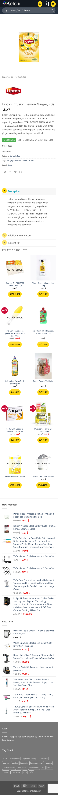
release (5, 772)
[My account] (40, 4)
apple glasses (15, 758)
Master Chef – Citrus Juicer (43, 477)
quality (49, 767)
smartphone (15, 772)
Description (13, 191)
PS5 (43, 767)
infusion (18, 160)
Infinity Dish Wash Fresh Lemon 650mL (14, 382)
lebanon (49, 763)
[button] (47, 4)
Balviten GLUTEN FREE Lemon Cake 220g (15, 284)
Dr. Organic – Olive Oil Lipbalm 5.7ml (43, 430)
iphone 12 (24, 763)
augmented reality (29, 758)
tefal (31, 772)
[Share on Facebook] (10, 172)
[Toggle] (4, 190)
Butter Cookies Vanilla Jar (43, 381)
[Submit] (52, 10)
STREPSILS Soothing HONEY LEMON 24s (15, 430)
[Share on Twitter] (15, 172)
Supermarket (7, 77)
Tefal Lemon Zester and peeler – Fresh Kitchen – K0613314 (15, 333)
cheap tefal (43, 758)
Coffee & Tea (20, 77)
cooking (6, 763)
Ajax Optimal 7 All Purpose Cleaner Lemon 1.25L (43, 332)
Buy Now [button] (43, 294)
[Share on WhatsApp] (5, 172)
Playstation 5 (34, 767)
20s (8, 160)
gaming (15, 763)
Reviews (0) (13, 243)
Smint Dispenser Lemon (15, 477)
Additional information (19, 235)
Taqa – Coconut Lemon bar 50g (43, 284)
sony (25, 772)
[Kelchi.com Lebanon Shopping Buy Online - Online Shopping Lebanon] (18, 3)
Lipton (9, 165)
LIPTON (31, 160)
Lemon (24, 160)
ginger (12, 160)
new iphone (22, 767)
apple (5, 758)
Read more (15, 294)
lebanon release (9, 767)
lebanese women (36, 763)
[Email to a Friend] (20, 172)
